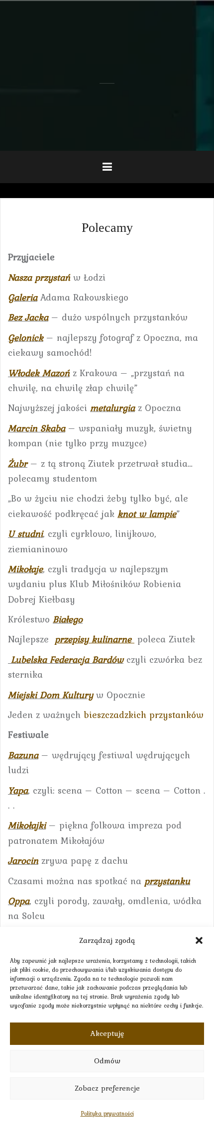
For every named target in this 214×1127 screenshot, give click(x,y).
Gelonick (25, 337)
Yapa (18, 790)
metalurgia (112, 407)
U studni (25, 533)
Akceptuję (107, 1033)
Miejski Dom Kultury (50, 695)
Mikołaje (25, 569)
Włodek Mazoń (39, 373)
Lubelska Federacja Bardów (65, 659)
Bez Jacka (28, 317)
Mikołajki (27, 825)
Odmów (107, 1060)
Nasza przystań (39, 277)
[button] (199, 940)
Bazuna (23, 755)
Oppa (18, 901)
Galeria (22, 297)
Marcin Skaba (36, 428)
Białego (68, 619)
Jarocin (23, 860)
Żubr (17, 463)
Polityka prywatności (107, 1113)
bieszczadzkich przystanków (144, 714)
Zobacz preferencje (107, 1088)
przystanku (167, 881)
